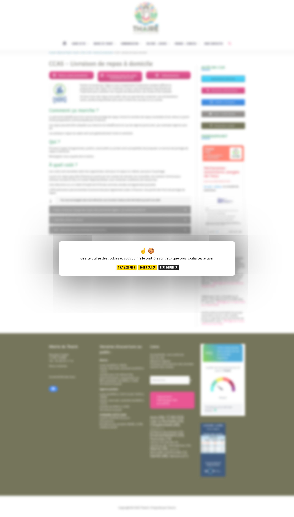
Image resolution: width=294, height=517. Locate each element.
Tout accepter (126, 267)
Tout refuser (147, 267)
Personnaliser (168, 267)
